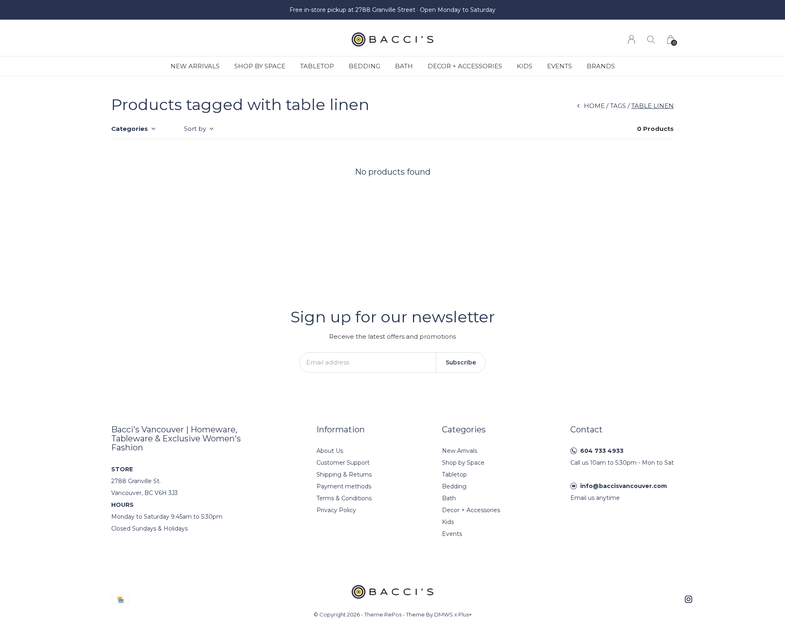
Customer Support (343, 462)
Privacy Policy (336, 510)
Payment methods (343, 486)
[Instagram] (688, 599)
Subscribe (461, 362)
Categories (129, 129)
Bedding (364, 66)
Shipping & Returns (344, 474)
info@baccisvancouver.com (623, 486)
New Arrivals (195, 66)
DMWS (443, 614)
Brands (601, 66)
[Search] (651, 39)
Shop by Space (259, 66)
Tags (618, 106)
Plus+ (465, 614)
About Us (329, 450)
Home (594, 106)
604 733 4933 (602, 450)
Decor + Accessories (465, 66)
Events (559, 66)
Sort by (195, 129)
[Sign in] (631, 39)
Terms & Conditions (344, 498)
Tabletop (317, 66)
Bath (404, 66)
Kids (524, 66)
